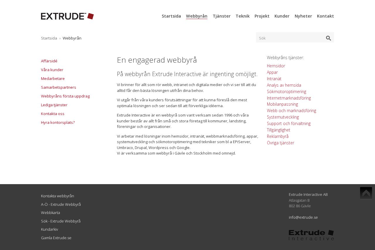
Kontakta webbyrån (57, 195)
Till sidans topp (366, 193)
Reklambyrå (278, 136)
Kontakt (325, 16)
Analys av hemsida (284, 85)
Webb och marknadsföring (291, 110)
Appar (272, 72)
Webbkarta (50, 212)
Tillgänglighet (278, 130)
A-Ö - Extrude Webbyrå (61, 204)
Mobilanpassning (282, 104)
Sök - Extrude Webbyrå (61, 221)
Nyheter (303, 16)
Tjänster (222, 16)
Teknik (243, 16)
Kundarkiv (49, 229)
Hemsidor (276, 66)
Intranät (274, 78)
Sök (262, 38)
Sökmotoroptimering (286, 91)
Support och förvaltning (289, 123)
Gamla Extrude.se (56, 237)
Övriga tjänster (280, 142)
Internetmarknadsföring (289, 98)
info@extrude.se (303, 217)
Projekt (262, 16)
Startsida (171, 16)
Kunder (282, 16)
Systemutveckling (283, 117)
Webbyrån (196, 16)
